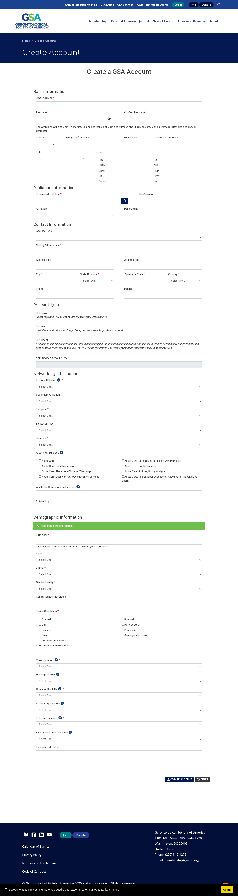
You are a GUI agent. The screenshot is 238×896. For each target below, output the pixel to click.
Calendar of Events (35, 846)
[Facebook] (35, 834)
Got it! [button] (227, 889)
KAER (140, 4)
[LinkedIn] (43, 834)
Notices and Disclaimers (39, 863)
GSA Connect (125, 4)
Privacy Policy (31, 855)
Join (193, 4)
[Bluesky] (26, 834)
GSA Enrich (107, 4)
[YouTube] (50, 834)
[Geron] (32, 21)
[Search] (219, 4)
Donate (206, 4)
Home (26, 41)
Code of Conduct (34, 871)
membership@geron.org (181, 860)
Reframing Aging (157, 4)
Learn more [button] (112, 889)
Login (178, 4)
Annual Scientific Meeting (81, 4)
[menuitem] (100, 21)
